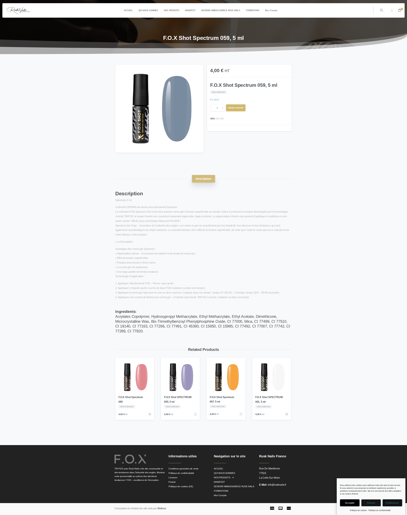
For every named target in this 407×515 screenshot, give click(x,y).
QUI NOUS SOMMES (224, 473)
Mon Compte (220, 495)
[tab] (203, 179)
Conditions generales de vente (183, 468)
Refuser (371, 502)
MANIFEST (219, 482)
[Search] (381, 10)
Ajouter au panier (236, 108)
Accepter (350, 502)
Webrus (161, 508)
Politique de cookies (358, 510)
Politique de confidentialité (380, 510)
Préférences (392, 502)
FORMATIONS (221, 491)
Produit (172, 482)
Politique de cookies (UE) (181, 486)
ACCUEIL (218, 468)
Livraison (173, 477)
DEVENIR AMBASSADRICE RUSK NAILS (234, 486)
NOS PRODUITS (222, 477)
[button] (198, 70)
